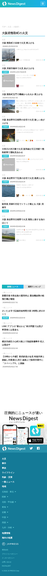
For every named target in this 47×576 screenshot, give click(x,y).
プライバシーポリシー (10, 554)
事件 (4, 463)
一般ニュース (7, 292)
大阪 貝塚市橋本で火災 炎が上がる (18, 68)
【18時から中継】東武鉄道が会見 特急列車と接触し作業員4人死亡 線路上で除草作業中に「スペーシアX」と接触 (23, 359)
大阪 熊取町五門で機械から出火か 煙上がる (22, 94)
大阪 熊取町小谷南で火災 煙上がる (18, 43)
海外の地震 (7, 538)
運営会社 (5, 550)
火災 (9, 27)
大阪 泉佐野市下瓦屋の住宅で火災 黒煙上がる (23, 178)
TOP (4, 27)
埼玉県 (5, 318)
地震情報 (6, 533)
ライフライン (8, 472)
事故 (4, 468)
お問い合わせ (6, 562)
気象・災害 (7, 477)
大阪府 (16, 27)
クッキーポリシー (8, 558)
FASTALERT (6, 566)
